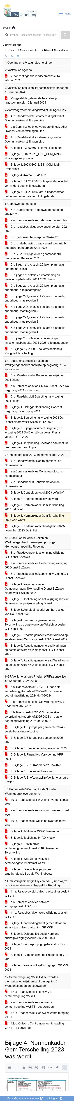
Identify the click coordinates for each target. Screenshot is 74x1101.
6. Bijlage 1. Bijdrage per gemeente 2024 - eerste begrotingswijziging (34, 729)
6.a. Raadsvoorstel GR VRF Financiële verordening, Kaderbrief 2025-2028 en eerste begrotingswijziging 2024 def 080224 (33, 691)
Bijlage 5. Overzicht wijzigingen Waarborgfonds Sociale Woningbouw (28, 871)
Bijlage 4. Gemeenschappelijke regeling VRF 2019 (36, 957)
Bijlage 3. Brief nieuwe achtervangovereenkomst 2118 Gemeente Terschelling (31, 848)
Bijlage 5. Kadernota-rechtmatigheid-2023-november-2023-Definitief (35, 528)
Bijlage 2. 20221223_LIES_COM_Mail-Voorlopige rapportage (33, 156)
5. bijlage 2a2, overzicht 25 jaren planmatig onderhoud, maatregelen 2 (35, 309)
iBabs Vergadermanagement (23, 1098)
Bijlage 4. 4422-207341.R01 (28, 175)
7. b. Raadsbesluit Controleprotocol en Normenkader (32, 484)
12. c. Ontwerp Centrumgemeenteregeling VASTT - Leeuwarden (34, 1025)
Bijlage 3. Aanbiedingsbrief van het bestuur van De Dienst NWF (35, 612)
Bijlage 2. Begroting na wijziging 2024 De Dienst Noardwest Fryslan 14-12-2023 (34, 419)
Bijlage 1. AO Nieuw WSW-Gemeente (34, 831)
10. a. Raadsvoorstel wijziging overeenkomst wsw (36, 802)
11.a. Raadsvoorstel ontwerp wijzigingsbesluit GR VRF (37, 893)
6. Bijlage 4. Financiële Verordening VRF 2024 (34, 756)
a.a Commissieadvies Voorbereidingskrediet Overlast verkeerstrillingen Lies (36, 129)
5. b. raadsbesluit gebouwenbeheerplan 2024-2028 (37, 228)
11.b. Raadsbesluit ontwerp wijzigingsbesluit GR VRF (36, 914)
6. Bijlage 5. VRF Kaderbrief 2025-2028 (35, 765)
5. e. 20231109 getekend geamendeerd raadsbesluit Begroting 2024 (33, 256)
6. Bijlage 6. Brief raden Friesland (31, 771)
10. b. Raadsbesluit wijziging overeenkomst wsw (35, 823)
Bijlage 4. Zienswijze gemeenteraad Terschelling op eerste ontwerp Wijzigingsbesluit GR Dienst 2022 (35, 624)
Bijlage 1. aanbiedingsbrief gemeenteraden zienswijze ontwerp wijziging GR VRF (35, 925)
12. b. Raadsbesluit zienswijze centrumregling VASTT (37, 1015)
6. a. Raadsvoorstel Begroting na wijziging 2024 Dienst (34, 377)
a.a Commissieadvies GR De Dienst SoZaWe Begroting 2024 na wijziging (37, 388)
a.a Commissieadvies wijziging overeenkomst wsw (37, 812)
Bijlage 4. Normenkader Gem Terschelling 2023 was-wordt (34, 517)
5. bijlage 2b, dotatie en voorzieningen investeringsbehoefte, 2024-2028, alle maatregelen (37, 340)
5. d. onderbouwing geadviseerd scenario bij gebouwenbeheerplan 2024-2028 (36, 245)
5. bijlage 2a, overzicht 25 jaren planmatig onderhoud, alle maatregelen (34, 287)
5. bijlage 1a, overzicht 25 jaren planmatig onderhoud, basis (34, 266)
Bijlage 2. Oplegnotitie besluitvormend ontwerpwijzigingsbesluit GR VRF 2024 (32, 936)
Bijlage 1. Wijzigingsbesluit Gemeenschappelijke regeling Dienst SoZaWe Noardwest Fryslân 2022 (34, 588)
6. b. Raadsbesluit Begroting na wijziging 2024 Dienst (34, 398)
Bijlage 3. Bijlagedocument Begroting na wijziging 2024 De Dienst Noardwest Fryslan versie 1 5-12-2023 (33, 432)
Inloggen (54, 1098)
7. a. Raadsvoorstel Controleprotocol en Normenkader (33, 463)
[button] (65, 35)
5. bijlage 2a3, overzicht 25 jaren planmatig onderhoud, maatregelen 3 (35, 319)
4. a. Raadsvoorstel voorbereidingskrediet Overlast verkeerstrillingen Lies (34, 118)
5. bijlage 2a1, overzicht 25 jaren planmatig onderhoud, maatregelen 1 (35, 298)
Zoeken (7, 27)
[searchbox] (31, 35)
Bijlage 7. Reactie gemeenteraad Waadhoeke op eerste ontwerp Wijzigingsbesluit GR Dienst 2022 (37, 665)
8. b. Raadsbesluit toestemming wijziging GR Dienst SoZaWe (36, 576)
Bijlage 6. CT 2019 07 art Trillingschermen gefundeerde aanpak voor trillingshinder (34, 194)
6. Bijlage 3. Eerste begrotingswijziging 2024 (39, 748)
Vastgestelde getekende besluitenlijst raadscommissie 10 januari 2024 (31, 100)
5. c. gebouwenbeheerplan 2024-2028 (34, 237)
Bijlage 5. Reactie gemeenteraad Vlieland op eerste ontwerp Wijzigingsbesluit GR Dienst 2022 (36, 637)
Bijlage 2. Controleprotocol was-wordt (34, 498)
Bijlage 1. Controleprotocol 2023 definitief (36, 492)
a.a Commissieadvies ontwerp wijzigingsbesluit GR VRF (27, 904)
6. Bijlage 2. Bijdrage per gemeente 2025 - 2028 (34, 740)
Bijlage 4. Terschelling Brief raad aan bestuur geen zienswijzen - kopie (36, 445)
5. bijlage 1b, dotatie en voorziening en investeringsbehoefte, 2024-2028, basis (32, 277)
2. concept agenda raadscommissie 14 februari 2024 (32, 78)
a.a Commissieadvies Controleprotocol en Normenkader (34, 473)
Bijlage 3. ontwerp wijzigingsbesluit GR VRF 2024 (36, 946)
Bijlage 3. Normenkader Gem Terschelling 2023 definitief (34, 507)
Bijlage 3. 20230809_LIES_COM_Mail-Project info (33, 166)
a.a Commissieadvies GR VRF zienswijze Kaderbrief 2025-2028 (34, 704)
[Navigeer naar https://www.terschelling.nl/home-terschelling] (20, 13)
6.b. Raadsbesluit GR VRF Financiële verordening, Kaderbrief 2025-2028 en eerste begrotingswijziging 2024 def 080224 (33, 716)
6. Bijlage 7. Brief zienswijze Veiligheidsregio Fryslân (36, 779)
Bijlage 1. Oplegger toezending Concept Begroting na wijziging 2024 (33, 409)
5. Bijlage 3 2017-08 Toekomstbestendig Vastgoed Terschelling (33, 351)
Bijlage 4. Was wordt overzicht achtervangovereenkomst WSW (27, 861)
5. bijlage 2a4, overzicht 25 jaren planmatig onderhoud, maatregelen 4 (35, 330)
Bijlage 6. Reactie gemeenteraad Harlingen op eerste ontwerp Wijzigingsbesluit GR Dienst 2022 (35, 650)
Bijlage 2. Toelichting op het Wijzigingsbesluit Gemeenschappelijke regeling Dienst (36, 601)
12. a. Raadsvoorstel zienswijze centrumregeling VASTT (28, 994)
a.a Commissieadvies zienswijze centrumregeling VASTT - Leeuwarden (29, 1004)
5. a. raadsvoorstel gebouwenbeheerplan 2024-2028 (34, 212)
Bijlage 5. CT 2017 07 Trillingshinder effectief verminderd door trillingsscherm (36, 183)
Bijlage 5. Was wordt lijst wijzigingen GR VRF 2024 (37, 967)
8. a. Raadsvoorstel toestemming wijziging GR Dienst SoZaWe (34, 554)
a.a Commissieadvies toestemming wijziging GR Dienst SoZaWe (36, 565)
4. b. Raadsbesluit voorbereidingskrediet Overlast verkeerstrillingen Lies (33, 139)
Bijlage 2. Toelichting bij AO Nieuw (32, 837)
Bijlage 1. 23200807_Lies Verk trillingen (36, 147)
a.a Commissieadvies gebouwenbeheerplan (38, 220)
